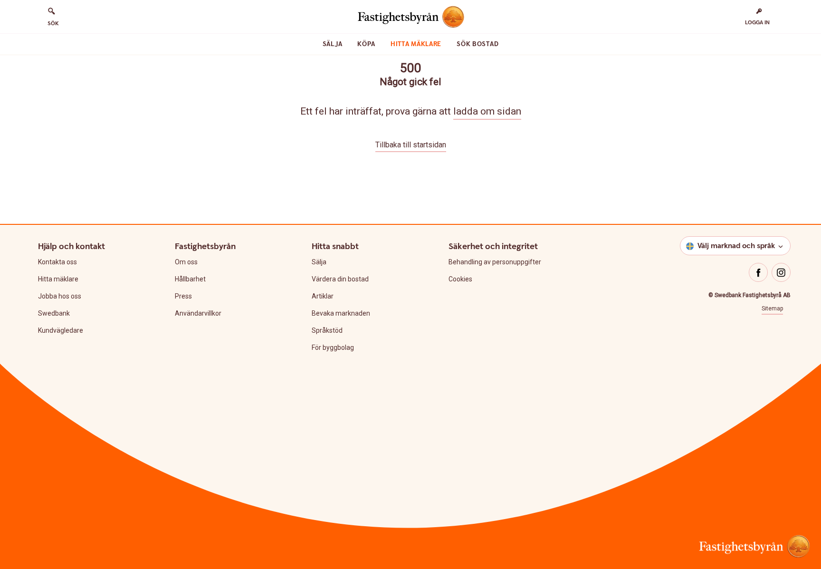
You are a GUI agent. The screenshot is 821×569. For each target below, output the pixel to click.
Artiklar (323, 296)
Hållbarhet (190, 279)
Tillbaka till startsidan (410, 144)
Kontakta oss (57, 262)
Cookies (460, 279)
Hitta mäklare (416, 44)
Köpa (366, 44)
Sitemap (772, 308)
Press (183, 296)
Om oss (186, 262)
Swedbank (54, 313)
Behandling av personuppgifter (495, 262)
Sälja (333, 44)
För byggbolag (333, 347)
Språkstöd (327, 330)
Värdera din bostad (340, 279)
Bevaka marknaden (341, 313)
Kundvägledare (60, 330)
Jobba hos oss (59, 296)
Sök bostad (477, 44)
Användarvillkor (198, 313)
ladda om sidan (487, 111)
